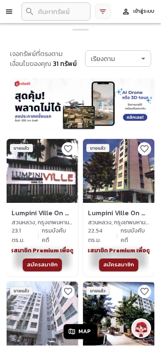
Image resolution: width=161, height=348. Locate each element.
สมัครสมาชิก (42, 264)
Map (84, 331)
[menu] (9, 11)
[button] (118, 58)
